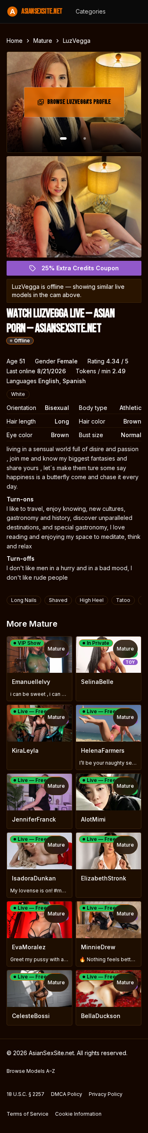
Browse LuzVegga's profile (82, 104)
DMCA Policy (66, 1094)
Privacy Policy (106, 1094)
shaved (58, 600)
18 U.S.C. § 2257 (25, 1094)
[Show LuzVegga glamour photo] (85, 138)
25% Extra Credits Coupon (85, 270)
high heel (92, 600)
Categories (91, 11)
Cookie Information (78, 1114)
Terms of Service (28, 1114)
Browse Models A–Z (31, 1071)
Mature (42, 40)
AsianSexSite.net (36, 11)
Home (15, 40)
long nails (24, 600)
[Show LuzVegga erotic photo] (63, 138)
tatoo (123, 600)
